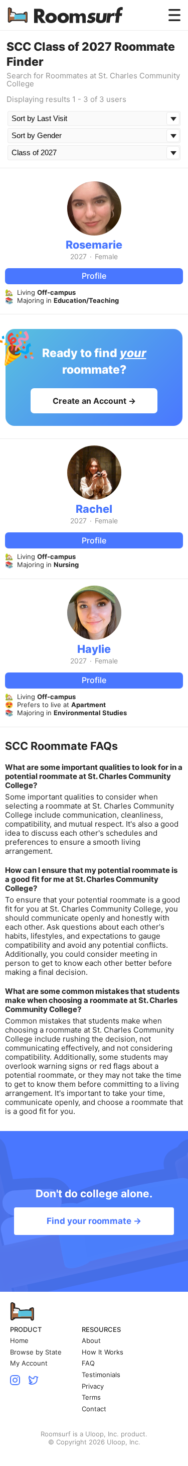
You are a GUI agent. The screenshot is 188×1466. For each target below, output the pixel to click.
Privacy (93, 1386)
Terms (91, 1397)
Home (19, 1340)
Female (106, 257)
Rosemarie (94, 244)
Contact (94, 1409)
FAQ (88, 1363)
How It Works (102, 1352)
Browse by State (36, 1352)
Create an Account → (94, 401)
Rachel (94, 508)
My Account (29, 1363)
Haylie (94, 648)
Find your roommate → (94, 1221)
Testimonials (101, 1375)
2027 (78, 257)
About (91, 1340)
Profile (94, 276)
